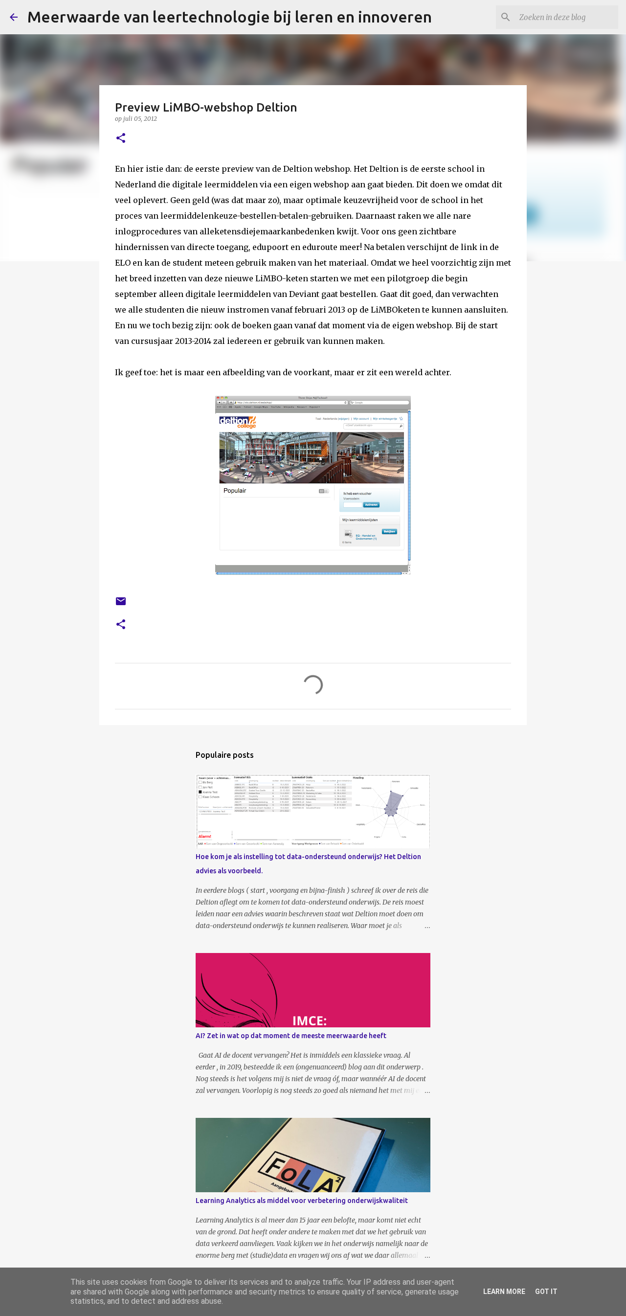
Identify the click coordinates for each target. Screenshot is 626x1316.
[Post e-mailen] (121, 605)
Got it (546, 1291)
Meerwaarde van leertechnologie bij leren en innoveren (229, 16)
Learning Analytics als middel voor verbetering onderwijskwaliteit (302, 1200)
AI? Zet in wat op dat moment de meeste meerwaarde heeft (291, 1036)
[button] (121, 138)
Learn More (504, 1291)
